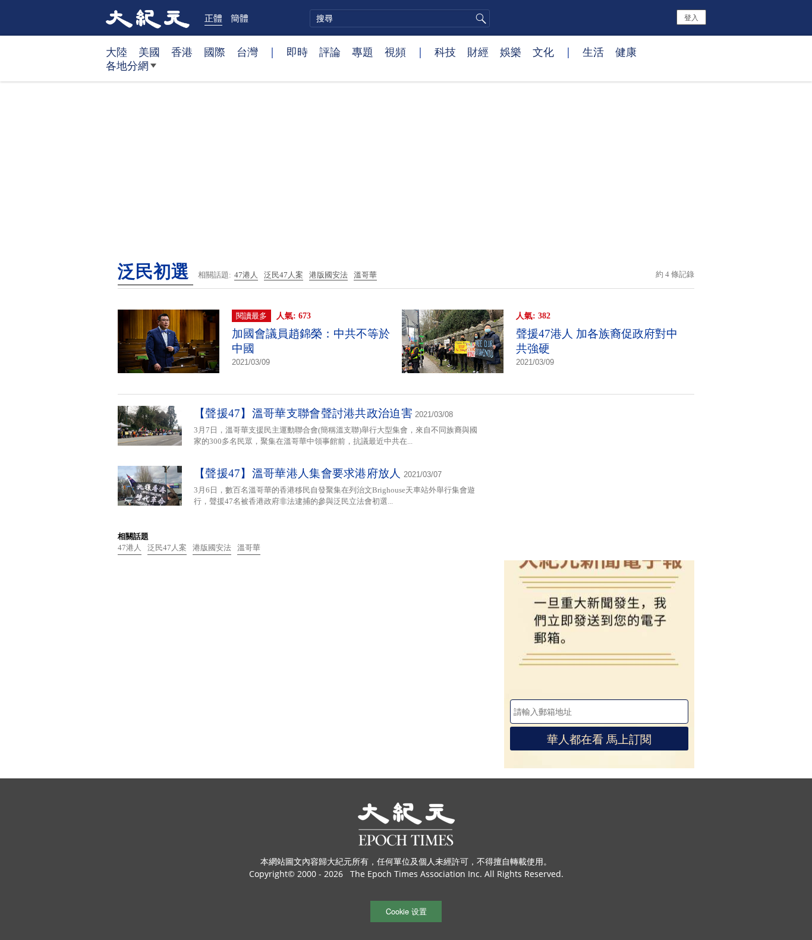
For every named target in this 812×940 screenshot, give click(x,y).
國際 (214, 52)
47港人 (246, 274)
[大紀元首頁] (148, 17)
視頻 (395, 52)
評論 (330, 52)
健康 (626, 52)
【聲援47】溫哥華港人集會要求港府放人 (297, 473)
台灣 (247, 52)
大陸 (116, 52)
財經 (478, 52)
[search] (400, 18)
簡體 (239, 18)
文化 (543, 52)
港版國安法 (328, 274)
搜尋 (479, 18)
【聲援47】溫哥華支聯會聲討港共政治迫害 (303, 413)
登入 (691, 17)
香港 (182, 52)
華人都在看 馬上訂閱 (599, 738)
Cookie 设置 (406, 911)
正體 (213, 18)
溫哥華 (365, 274)
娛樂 (510, 52)
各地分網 (127, 65)
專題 (362, 52)
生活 (593, 52)
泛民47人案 (283, 274)
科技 (445, 52)
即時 (297, 52)
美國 (149, 52)
